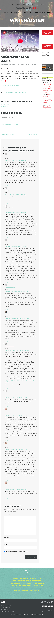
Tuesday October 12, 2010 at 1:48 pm (16, 291)
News (49, 12)
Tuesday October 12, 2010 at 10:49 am (16, 246)
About (51, 608)
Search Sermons (47, 46)
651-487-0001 (5, 609)
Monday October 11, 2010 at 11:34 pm (16, 212)
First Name (7, 537)
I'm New (5, 12)
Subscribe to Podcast (11, 124)
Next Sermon (33, 134)
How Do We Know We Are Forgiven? (47, 100)
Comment (7, 515)
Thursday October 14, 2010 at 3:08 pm (17, 350)
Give (11, 4)
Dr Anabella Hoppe (10, 287)
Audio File (5, 104)
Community (9, 92)
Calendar (26, 4)
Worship (27, 92)
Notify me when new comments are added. (16, 551)
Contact (18, 4)
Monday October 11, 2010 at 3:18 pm (16, 160)
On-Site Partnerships (46, 612)
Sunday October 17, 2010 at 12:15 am (16, 397)
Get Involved (15, 12)
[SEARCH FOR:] (27, 1)
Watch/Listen (40, 12)
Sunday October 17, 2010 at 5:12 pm (16, 415)
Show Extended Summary (11, 85)
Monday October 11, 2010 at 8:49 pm (16, 195)
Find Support (27, 12)
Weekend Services (38, 4)
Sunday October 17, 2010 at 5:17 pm (16, 449)
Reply (6, 185)
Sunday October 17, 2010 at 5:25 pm (16, 489)
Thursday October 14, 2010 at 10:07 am (17, 318)
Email (5, 544)
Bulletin (50, 610)
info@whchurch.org (7, 611)
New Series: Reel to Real (47, 106)
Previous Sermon (8, 134)
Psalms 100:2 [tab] (7, 117)
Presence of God (19, 92)
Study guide (6, 106)
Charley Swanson (10, 346)
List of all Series (47, 32)
